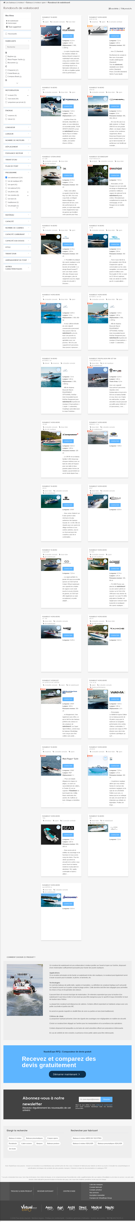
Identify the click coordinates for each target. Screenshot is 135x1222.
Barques (40, 1143)
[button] (17, 41)
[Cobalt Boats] (71, 562)
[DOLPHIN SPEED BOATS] (118, 759)
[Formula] (71, 99)
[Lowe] (118, 562)
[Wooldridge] (71, 692)
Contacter (68, 36)
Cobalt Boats (13, 73)
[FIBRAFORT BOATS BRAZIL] (118, 828)
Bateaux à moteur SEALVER (83, 1143)
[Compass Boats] (71, 434)
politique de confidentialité (104, 1105)
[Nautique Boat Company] (118, 168)
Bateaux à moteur (15, 1138)
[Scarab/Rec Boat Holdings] (71, 498)
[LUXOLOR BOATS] (118, 692)
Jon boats (12, 1149)
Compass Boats (14, 77)
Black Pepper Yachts (16, 60)
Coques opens (52, 1138)
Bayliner (12, 57)
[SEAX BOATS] (71, 828)
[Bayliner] (71, 237)
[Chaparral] (118, 237)
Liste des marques (96, 1185)
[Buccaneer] (71, 897)
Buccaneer (13, 63)
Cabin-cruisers (26, 1143)
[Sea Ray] (71, 168)
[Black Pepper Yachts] (71, 759)
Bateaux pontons (53, 1143)
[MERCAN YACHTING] (71, 306)
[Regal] (118, 99)
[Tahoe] (118, 628)
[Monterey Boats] (118, 29)
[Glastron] (71, 628)
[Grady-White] (118, 434)
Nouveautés (12, 34)
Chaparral (13, 70)
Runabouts (13, 1143)
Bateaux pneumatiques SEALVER (110, 1143)
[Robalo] (118, 498)
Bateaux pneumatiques (34, 1138)
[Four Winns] (71, 29)
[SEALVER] (118, 370)
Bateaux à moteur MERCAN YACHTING (87, 1138)
